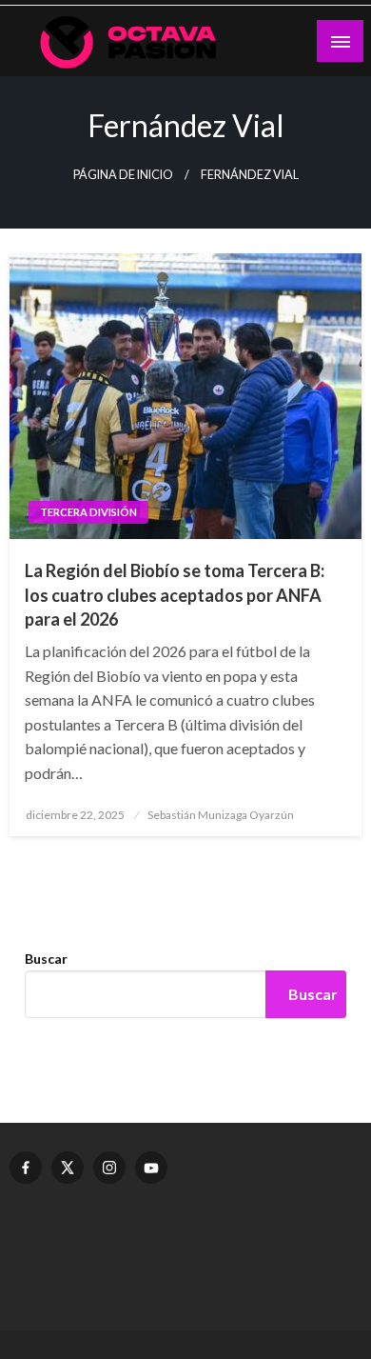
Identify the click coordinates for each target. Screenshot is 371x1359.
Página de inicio (123, 175)
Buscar (46, 958)
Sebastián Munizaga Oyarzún (220, 815)
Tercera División (88, 512)
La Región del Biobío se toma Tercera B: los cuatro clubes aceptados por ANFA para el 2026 (174, 594)
